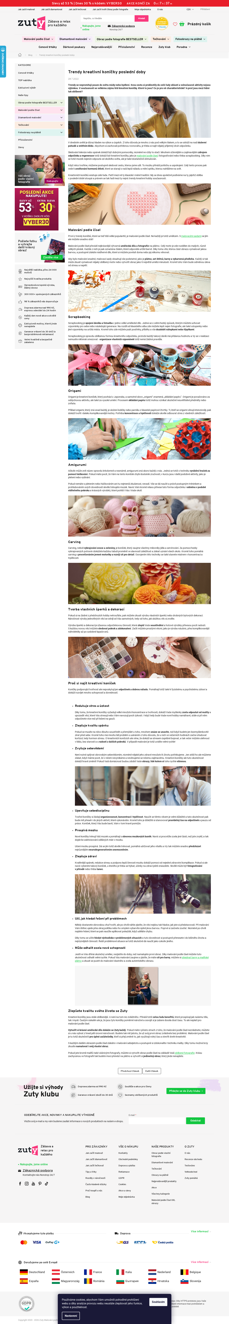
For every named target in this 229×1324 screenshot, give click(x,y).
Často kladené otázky (95, 1184)
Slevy (21, 147)
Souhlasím (158, 1302)
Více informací (199, 1231)
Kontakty (123, 1153)
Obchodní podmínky (128, 1159)
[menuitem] (38, 39)
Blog (87, 1196)
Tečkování (23, 125)
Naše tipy (23, 95)
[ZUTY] (39, 1150)
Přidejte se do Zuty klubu (184, 1091)
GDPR (121, 1178)
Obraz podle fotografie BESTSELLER (37, 103)
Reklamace (124, 1171)
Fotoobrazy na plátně (29, 132)
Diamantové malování (29, 117)
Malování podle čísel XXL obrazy (163, 1202)
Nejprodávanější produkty (164, 1181)
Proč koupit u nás (93, 1190)
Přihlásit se (195, 1120)
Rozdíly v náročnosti (95, 1178)
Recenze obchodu (193, 1159)
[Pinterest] (40, 1184)
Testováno (190, 1165)
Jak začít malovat (26, 9)
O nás (160, 9)
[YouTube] (33, 1184)
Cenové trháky (26, 73)
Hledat (141, 18)
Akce (154, 1187)
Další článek (151, 1071)
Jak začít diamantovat (51, 9)
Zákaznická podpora (123, 26)
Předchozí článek (130, 1071)
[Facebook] (20, 1184)
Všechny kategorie (161, 1193)
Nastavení (71, 1315)
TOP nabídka (25, 80)
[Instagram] (27, 1184)
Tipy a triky (90, 1171)
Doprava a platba (126, 1165)
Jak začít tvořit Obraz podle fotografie (110, 9)
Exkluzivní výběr (27, 88)
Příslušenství (25, 140)
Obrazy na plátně (160, 1175)
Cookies (122, 1184)
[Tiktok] (46, 1184)
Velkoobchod (191, 1171)
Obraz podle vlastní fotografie (161, 1155)
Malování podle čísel (29, 110)
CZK (189, 9)
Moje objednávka (143, 9)
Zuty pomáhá (191, 1178)
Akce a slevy (124, 1190)
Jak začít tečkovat (77, 9)
